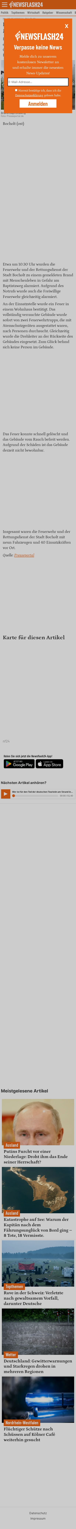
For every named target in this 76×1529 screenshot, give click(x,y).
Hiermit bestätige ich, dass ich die (39, 90)
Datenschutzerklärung (29, 95)
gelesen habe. (52, 95)
